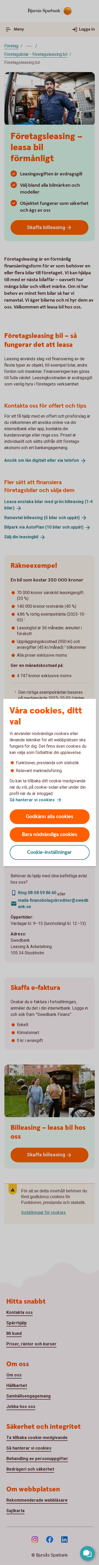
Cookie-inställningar (49, 852)
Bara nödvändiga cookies (49, 834)
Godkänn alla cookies (49, 816)
